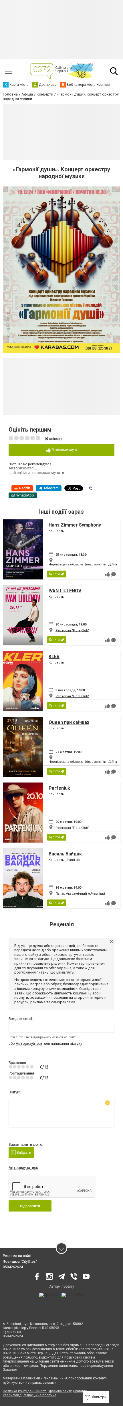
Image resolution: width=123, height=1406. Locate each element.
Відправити (30, 1206)
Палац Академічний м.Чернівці (80, 893)
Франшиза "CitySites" (20, 1262)
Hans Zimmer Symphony (75, 525)
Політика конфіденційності (25, 1391)
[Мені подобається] (107, 574)
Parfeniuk (59, 788)
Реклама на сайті (17, 1256)
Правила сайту (60, 1391)
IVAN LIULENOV (65, 590)
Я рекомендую (64, 450)
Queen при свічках (69, 722)
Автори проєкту (61, 1286)
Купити (54, 574)
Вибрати (23, 1152)
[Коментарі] (113, 574)
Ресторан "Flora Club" (72, 630)
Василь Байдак (65, 854)
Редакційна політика (39, 1395)
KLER (54, 656)
